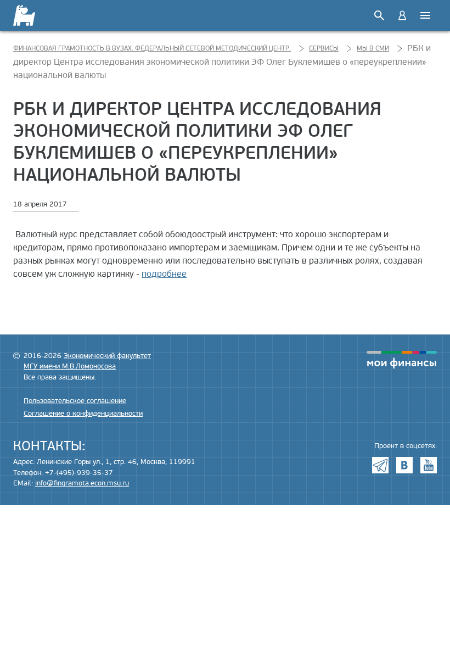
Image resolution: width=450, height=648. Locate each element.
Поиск (379, 15)
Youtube (428, 465)
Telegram (380, 465)
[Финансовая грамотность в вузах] (31, 15)
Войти (402, 15)
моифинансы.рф (402, 359)
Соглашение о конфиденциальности (83, 413)
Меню (425, 15)
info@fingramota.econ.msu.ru (82, 483)
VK (404, 465)
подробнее (164, 274)
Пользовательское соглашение (75, 400)
